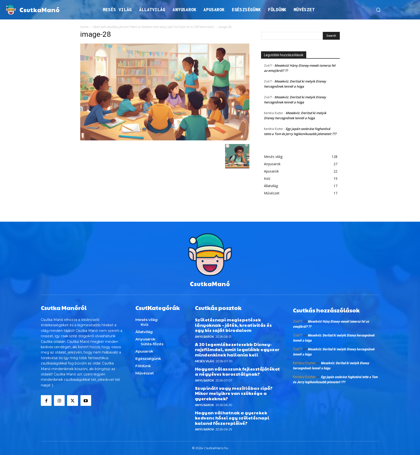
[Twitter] (72, 400)
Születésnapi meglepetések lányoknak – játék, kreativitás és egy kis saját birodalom (233, 325)
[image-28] (164, 139)
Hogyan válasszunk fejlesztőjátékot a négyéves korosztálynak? (237, 371)
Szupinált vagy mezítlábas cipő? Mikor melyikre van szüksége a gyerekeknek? (234, 393)
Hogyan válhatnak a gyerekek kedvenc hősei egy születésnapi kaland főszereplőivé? (232, 418)
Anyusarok (204, 336)
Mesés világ (204, 361)
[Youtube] (85, 400)
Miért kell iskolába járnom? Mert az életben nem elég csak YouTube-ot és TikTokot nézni (153, 27)
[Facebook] (46, 400)
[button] (378, 10)
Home (84, 27)
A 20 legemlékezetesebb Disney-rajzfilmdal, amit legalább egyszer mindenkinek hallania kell (237, 349)
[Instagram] (59, 400)
